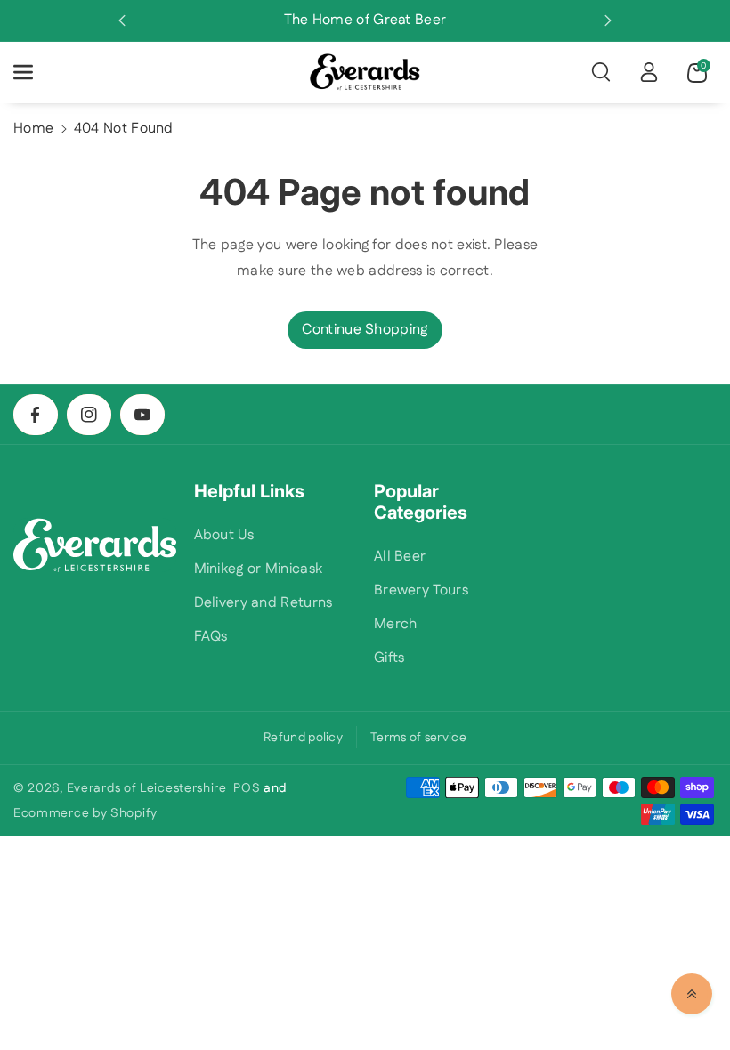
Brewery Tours (421, 590)
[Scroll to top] (691, 993)
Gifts (389, 658)
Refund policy (303, 738)
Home (33, 128)
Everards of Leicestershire (147, 788)
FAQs (211, 636)
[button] (33, 72)
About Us (224, 535)
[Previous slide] (121, 20)
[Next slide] (608, 20)
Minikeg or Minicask (258, 569)
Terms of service (418, 738)
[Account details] (649, 72)
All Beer (400, 556)
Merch (396, 624)
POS (246, 788)
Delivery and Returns (263, 603)
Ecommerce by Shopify (85, 813)
